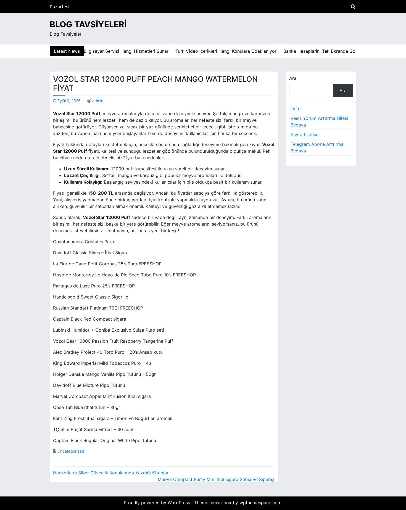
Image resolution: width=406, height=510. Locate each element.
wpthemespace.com (260, 502)
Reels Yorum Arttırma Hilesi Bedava (319, 121)
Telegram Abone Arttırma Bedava (317, 147)
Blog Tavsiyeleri (88, 24)
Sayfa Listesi (304, 134)
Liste (295, 108)
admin (97, 100)
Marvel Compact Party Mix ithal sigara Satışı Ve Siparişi (216, 479)
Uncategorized (70, 451)
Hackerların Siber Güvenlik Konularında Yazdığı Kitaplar (110, 472)
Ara (292, 78)
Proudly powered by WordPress (157, 502)
